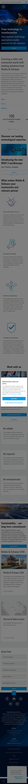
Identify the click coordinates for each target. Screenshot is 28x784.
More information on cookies (14, 394)
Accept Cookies (14, 398)
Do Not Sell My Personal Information (14, 402)
